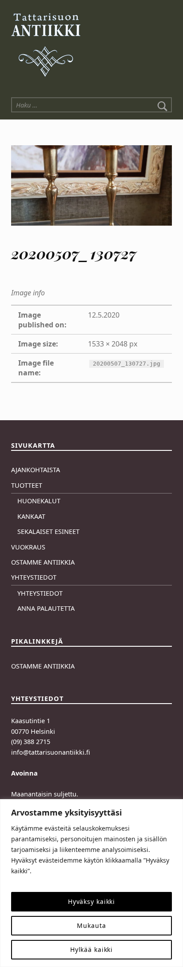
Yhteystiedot (33, 577)
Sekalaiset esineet (48, 531)
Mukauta (91, 925)
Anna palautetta (46, 608)
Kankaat (31, 516)
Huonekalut (38, 501)
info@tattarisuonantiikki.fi (50, 752)
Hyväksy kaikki (91, 901)
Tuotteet (26, 485)
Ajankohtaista (35, 470)
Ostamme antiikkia (43, 562)
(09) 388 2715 (30, 741)
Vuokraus (28, 547)
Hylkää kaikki (91, 949)
